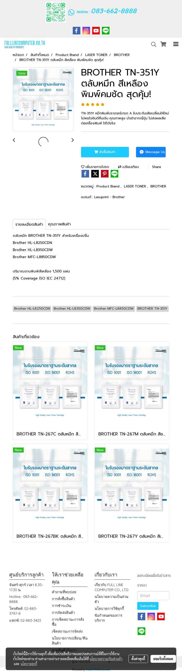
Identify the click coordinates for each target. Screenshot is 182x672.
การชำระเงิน (61, 605)
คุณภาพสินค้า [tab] (59, 224)
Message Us (154, 151)
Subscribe (148, 605)
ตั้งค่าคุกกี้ (138, 659)
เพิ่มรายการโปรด (96, 166)
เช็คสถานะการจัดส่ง (67, 631)
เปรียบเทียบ (130, 166)
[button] (152, 44)
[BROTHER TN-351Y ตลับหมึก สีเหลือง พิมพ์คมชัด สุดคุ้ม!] (43, 99)
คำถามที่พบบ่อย (64, 592)
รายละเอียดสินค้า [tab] (29, 224)
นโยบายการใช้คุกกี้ (109, 608)
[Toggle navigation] (176, 44)
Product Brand (108, 186)
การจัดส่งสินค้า (63, 612)
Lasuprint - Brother (109, 197)
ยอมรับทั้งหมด (163, 659)
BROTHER (158, 186)
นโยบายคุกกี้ (29, 664)
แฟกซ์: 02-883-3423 (25, 620)
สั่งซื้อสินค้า (106, 151)
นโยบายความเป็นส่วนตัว (106, 659)
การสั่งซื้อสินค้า (63, 599)
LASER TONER (135, 186)
